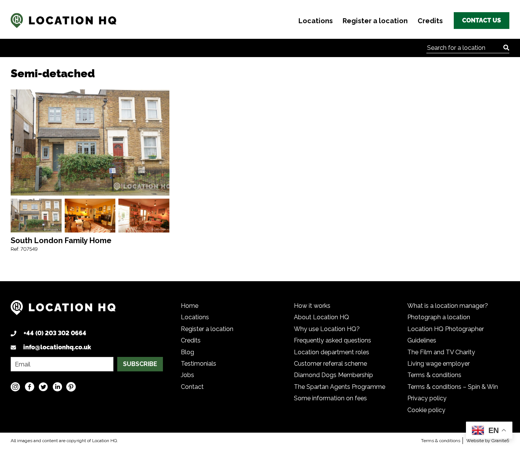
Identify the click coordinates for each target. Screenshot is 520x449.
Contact (192, 386)
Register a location (375, 21)
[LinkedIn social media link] (57, 387)
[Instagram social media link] (15, 387)
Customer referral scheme (330, 363)
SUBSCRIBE (140, 364)
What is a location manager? (447, 305)
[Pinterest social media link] (71, 387)
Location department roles (331, 352)
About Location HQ (321, 317)
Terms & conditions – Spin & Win (452, 386)
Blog (187, 352)
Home (189, 305)
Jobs (187, 375)
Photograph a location (438, 317)
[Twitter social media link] (43, 387)
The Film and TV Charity (441, 352)
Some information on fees (330, 398)
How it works (312, 305)
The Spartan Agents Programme (339, 386)
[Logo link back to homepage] (63, 310)
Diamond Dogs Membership (333, 375)
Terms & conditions (434, 375)
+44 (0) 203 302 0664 (55, 333)
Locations (315, 21)
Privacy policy (427, 398)
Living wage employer (438, 363)
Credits (430, 21)
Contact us (481, 20)
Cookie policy (426, 410)
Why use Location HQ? (327, 329)
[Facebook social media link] (29, 387)
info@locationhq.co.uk (57, 347)
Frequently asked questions (332, 340)
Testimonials (198, 363)
